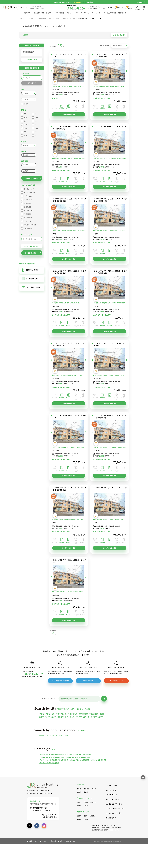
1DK (25, 117)
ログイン (144, 9)
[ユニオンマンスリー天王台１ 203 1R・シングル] (109, 143)
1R (25, 114)
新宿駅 (79, 816)
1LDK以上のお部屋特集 (99, 760)
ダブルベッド (28, 196)
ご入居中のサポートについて (113, 809)
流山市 (72, 717)
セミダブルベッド (29, 193)
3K (35, 125)
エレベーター (28, 221)
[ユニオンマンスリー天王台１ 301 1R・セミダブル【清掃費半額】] (109, 215)
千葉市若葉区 (83, 714)
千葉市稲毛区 (72, 714)
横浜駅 (79, 819)
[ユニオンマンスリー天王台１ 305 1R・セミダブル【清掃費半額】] (68, 215)
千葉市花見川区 (61, 714)
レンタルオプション (112, 795)
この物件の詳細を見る (68, 114)
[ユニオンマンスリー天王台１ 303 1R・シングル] (68, 577)
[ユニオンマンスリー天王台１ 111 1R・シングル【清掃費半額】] (68, 360)
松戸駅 (52, 735)
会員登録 (137, 9)
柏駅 (46, 735)
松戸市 (47, 717)
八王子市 (93, 802)
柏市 (66, 717)
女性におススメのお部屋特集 (79, 760)
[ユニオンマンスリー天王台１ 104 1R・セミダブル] (68, 432)
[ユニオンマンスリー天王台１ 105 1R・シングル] (109, 504)
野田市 (53, 717)
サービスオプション (112, 799)
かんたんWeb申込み (116, 681)
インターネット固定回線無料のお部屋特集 (53, 760)
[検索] (104, 699)
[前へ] (51, 71)
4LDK (26, 135)
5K (35, 135)
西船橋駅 (59, 735)
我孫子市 (60, 95)
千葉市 (41, 714)
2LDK (26, 125)
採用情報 (53, 841)
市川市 (102, 714)
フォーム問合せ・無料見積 (60, 681)
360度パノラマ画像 (30, 225)
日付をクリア (32, 83)
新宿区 (79, 802)
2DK (36, 121)
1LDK (36, 117)
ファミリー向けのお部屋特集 (49, 763)
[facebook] (36, 825)
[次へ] (86, 71)
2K (25, 121)
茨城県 (86, 792)
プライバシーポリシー (41, 841)
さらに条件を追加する (31, 246)
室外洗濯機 (27, 207)
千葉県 (79, 792)
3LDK (36, 128)
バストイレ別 (28, 210)
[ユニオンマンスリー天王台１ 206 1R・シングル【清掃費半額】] (109, 432)
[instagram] (44, 825)
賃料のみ (27, 104)
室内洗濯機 (27, 203)
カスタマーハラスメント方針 (66, 841)
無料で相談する (88, 681)
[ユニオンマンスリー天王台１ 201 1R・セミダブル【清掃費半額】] (68, 288)
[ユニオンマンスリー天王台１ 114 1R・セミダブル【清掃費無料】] (109, 71)
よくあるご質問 (59, 13)
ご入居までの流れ (39, 13)
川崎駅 (86, 819)
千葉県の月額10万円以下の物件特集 (51, 757)
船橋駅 (66, 735)
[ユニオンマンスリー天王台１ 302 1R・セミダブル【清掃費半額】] (109, 288)
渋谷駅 (92, 816)
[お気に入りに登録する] (55, 82)
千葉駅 (41, 735)
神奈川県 (86, 789)
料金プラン (49, 13)
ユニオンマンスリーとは (83, 13)
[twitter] (29, 825)
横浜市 (79, 806)
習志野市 (60, 717)
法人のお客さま (111, 13)
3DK (25, 128)
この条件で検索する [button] (31, 178)
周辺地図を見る (51, 817)
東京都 (79, 789)
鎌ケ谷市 (94, 717)
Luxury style (28, 228)
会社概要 (29, 841)
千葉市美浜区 (93, 714)
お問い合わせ (122, 13)
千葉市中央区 (49, 714)
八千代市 (79, 717)
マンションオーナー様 (98, 13)
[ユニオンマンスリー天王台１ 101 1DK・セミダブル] (109, 360)
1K (35, 114)
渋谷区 (86, 802)
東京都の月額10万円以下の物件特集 (51, 754)
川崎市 (86, 806)
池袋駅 (86, 816)
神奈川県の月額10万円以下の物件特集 (78, 754)
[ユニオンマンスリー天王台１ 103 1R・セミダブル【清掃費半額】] (68, 504)
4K (25, 132)
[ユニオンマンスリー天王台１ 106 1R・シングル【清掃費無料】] (68, 143)
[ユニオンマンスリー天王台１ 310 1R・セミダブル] (68, 71)
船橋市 (41, 717)
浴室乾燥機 (27, 214)
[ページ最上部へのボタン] (143, 777)
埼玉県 (94, 789)
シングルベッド (29, 189)
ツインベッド (28, 200)
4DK (36, 132)
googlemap (50, 814)
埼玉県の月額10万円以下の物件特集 (77, 757)
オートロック (28, 218)
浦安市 (100, 717)
